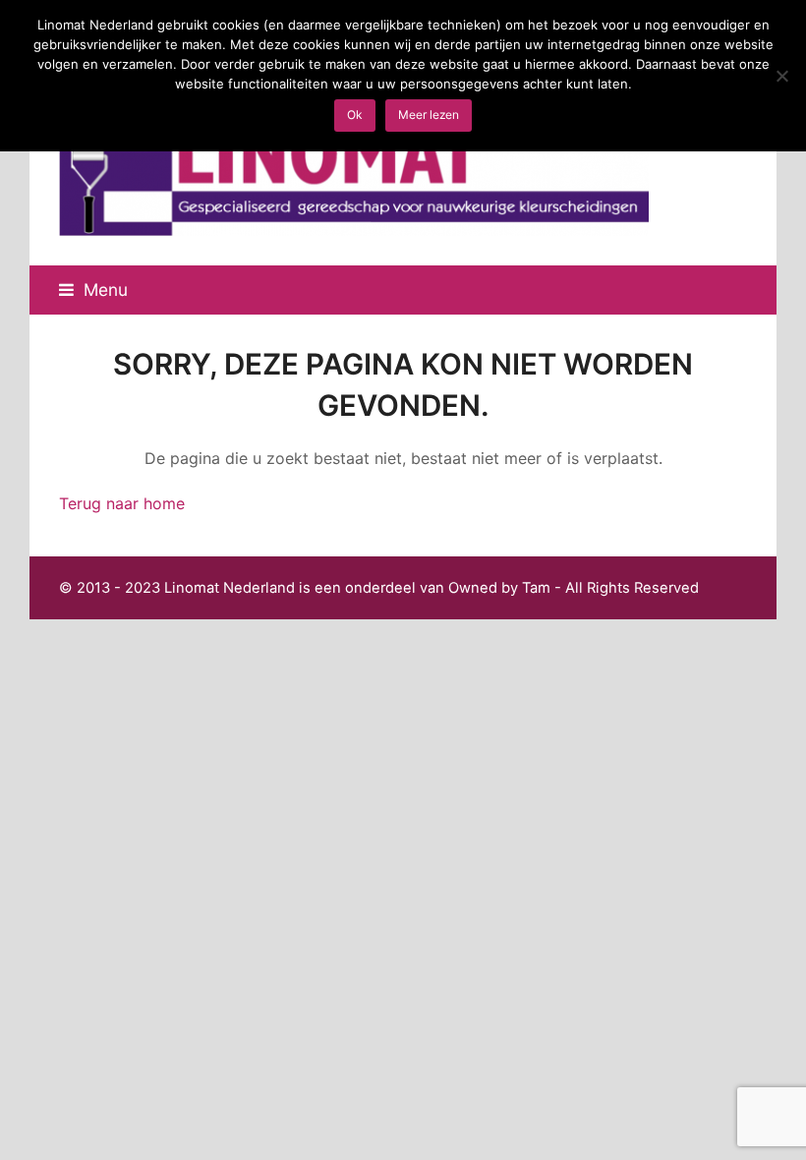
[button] (93, 289)
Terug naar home (122, 503)
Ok (355, 114)
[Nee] (781, 76)
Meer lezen (428, 114)
